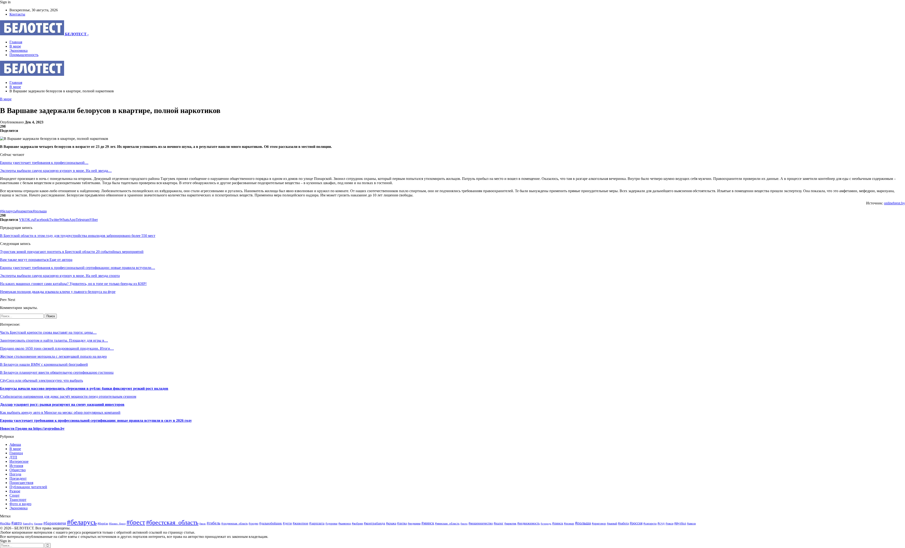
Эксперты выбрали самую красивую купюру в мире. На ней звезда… (56, 171)
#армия (38, 523)
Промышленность (23, 55)
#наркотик (24, 211)
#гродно (253, 523)
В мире (15, 46)
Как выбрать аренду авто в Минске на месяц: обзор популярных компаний (60, 412)
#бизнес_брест (117, 523)
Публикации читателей (28, 487)
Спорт (14, 495)
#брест (136, 522)
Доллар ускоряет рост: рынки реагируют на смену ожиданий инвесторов (62, 404)
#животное (300, 523)
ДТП (13, 457)
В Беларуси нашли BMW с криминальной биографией (44, 364)
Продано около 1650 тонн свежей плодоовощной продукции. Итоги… (57, 348)
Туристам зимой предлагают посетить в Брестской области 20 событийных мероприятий (72, 252)
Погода (15, 474)
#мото (464, 523)
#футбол (680, 523)
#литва (402, 523)
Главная (15, 42)
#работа (623, 523)
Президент (18, 478)
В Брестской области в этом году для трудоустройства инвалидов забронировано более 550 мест (77, 236)
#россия (636, 523)
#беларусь (8, 211)
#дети (287, 523)
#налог (498, 523)
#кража (391, 523)
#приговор (599, 523)
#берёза (103, 523)
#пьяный (612, 523)
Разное (14, 491)
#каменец (344, 523)
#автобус (28, 523)
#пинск (557, 523)
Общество (17, 470)
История (16, 466)
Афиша (15, 444)
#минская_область (447, 523)
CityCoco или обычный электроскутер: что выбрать (41, 380)
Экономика (18, 51)
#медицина (414, 523)
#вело (202, 523)
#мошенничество (481, 523)
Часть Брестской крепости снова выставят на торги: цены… (48, 332)
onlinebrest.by (894, 203)
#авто (16, 522)
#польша (40, 211)
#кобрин (357, 523)
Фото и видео (20, 504)
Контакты (17, 14)
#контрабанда (374, 523)
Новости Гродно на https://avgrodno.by (32, 428)
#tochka (5, 523)
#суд (661, 523)
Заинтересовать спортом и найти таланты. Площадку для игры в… (54, 340)
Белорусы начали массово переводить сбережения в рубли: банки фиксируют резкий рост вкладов (84, 388)
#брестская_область (172, 522)
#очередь (546, 523)
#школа (691, 523)
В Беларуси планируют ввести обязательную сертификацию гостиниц (57, 372)
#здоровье (331, 523)
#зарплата (317, 523)
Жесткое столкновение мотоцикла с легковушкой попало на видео (53, 356)
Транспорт (17, 500)
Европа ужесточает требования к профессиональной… (44, 163)
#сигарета (650, 523)
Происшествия (21, 483)
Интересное (19, 461)
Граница (16, 453)
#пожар (569, 523)
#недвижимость (528, 523)
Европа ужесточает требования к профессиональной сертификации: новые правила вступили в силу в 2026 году (96, 420)
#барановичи (54, 523)
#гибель (213, 523)
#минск (427, 523)
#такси (669, 523)
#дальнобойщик (270, 523)
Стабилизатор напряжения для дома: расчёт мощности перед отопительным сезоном (68, 396)
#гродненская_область (234, 523)
